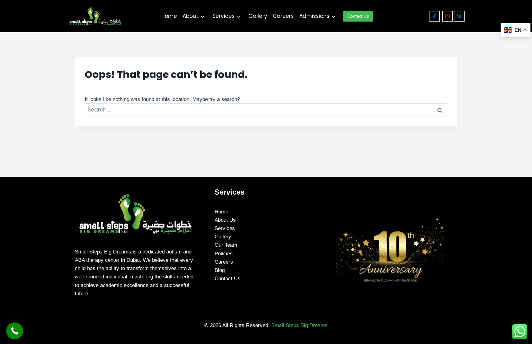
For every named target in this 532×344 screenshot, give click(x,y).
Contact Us (227, 278)
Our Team (226, 245)
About (190, 16)
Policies (224, 254)
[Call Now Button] (14, 330)
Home (169, 16)
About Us (225, 220)
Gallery (257, 16)
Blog (220, 270)
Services (223, 16)
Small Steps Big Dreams (299, 325)
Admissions (314, 16)
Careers (283, 16)
